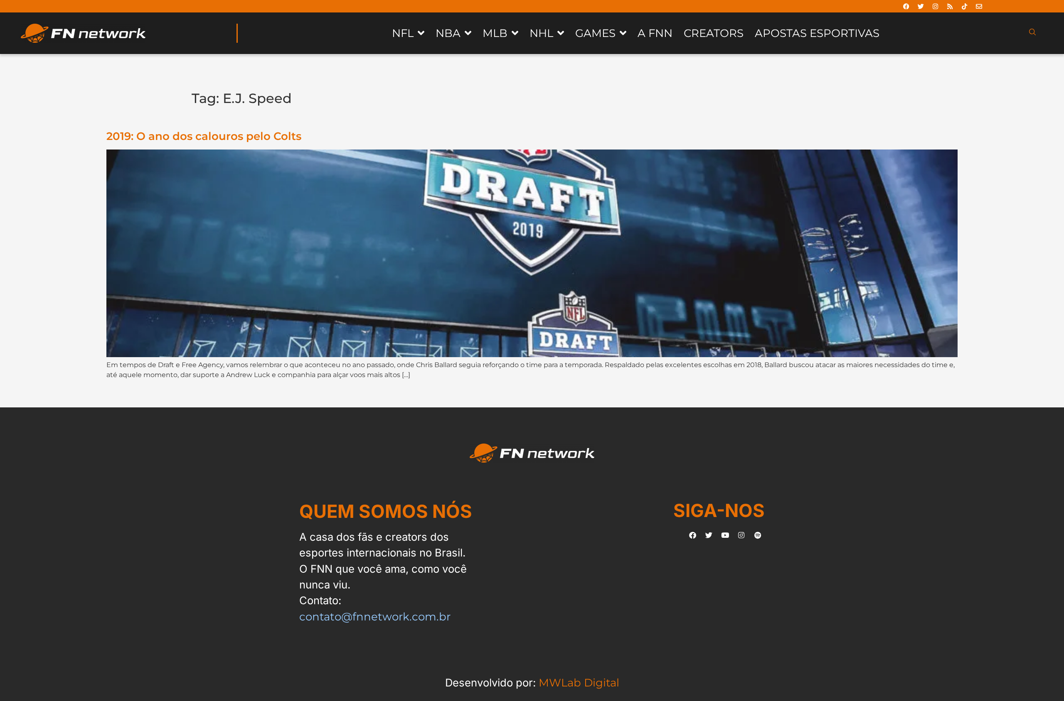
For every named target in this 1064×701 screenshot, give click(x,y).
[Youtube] (725, 535)
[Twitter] (921, 6)
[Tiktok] (964, 6)
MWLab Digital (579, 682)
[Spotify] (758, 535)
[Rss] (950, 6)
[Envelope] (979, 6)
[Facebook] (906, 6)
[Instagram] (935, 6)
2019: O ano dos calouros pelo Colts (203, 136)
